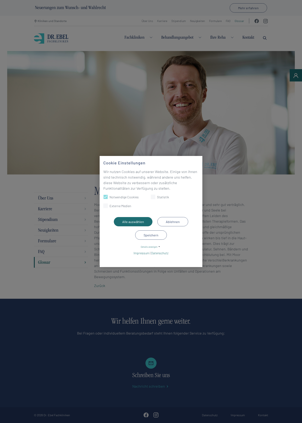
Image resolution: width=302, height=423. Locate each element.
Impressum (141, 253)
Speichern (151, 235)
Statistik (163, 197)
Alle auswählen (133, 222)
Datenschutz (159, 253)
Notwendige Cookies (124, 197)
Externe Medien (120, 206)
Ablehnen (173, 222)
